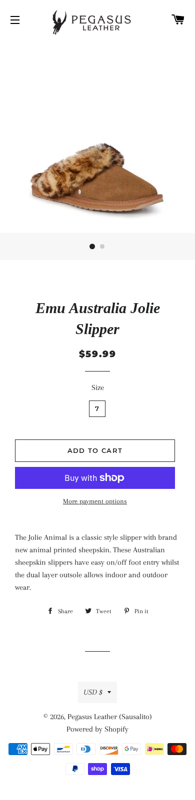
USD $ (93, 692)
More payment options (95, 501)
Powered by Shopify (97, 729)
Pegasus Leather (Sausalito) (110, 716)
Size (98, 387)
